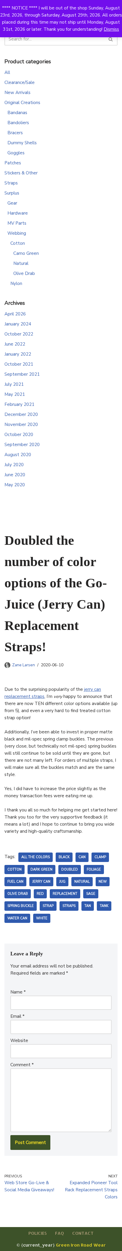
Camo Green (26, 253)
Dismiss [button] (111, 29)
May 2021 (14, 394)
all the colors (35, 857)
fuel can (15, 881)
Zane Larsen (23, 665)
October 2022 (18, 334)
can (82, 857)
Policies (37, 1233)
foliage (94, 869)
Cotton (17, 243)
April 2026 (15, 314)
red (40, 894)
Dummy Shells (22, 143)
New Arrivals (17, 92)
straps (69, 906)
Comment (22, 1065)
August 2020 (17, 455)
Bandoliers (18, 123)
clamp (100, 857)
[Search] (111, 39)
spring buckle (20, 906)
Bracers (15, 133)
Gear (12, 203)
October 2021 (18, 364)
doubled (69, 869)
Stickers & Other (21, 173)
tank (104, 906)
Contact (83, 1233)
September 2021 (22, 374)
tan (87, 906)
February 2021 (19, 404)
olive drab (17, 894)
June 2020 (14, 475)
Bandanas (17, 113)
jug (62, 881)
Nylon (16, 283)
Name (18, 992)
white (41, 918)
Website (19, 1040)
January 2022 (17, 354)
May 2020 (14, 485)
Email (17, 1016)
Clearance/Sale (19, 82)
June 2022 (14, 344)
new (103, 881)
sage (90, 894)
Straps (11, 183)
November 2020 (21, 424)
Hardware (17, 213)
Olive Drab (24, 273)
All (7, 72)
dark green (41, 869)
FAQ (59, 1233)
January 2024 (17, 324)
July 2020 (14, 465)
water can (17, 918)
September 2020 (22, 445)
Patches (12, 163)
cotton (14, 869)
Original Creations (22, 103)
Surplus (11, 193)
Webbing (16, 233)
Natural (20, 263)
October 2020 (18, 434)
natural (82, 881)
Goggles (16, 153)
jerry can (41, 881)
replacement (65, 894)
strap (48, 906)
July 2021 (14, 384)
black (64, 857)
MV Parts (16, 223)
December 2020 (21, 414)
